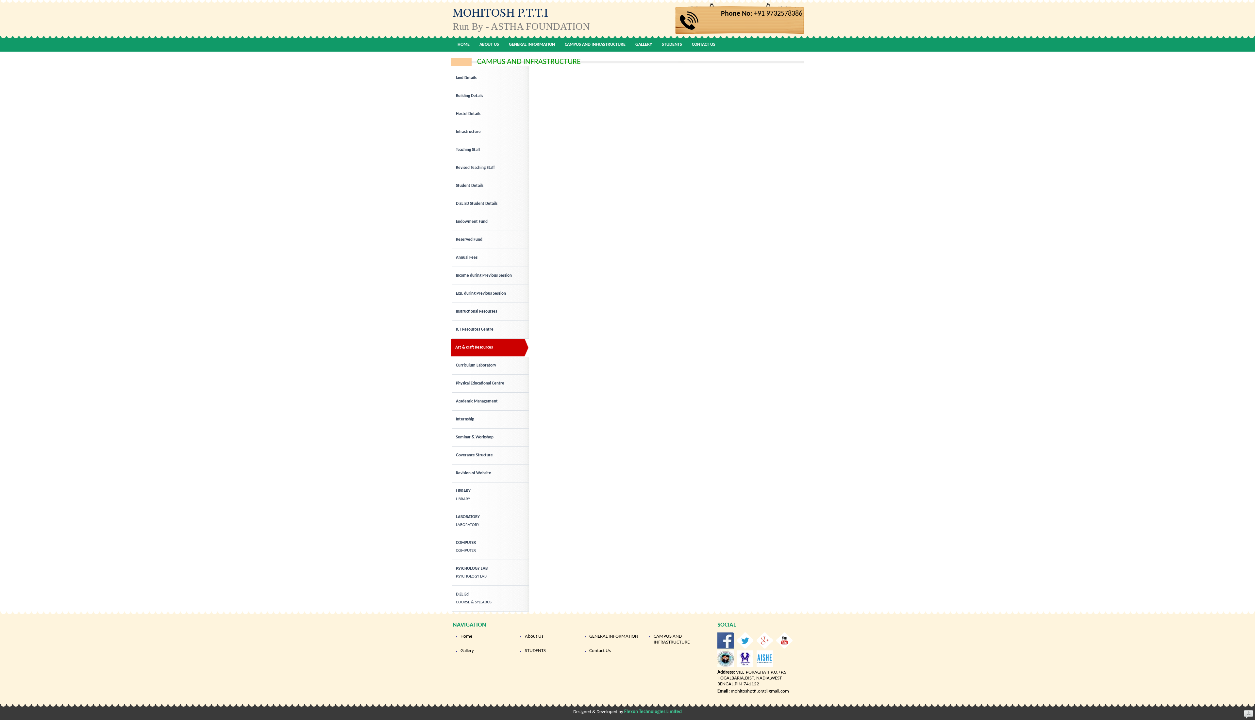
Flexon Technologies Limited (653, 712)
